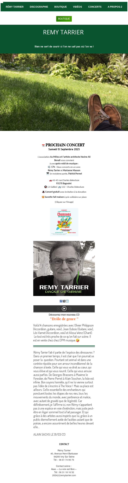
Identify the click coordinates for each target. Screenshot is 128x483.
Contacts (94, 16)
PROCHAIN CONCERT (65, 145)
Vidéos (77, 6)
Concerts (94, 6)
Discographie (39, 6)
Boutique (60, 6)
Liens (78, 16)
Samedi (53, 149)
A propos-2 (115, 6)
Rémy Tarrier (15, 6)
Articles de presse (40, 16)
